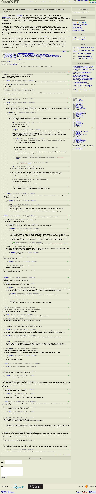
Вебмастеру (92, 492)
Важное (83, 34)
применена (45, 36)
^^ (22, 112)
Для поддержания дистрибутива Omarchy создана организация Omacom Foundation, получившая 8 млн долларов (83, 79)
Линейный (54, 71)
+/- (59, 71)
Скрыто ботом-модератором (22, 363)
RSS (69, 71)
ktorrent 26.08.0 (79, 107)
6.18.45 (79, 145)
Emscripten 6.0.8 (79, 115)
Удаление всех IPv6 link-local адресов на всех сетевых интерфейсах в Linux (84, 54)
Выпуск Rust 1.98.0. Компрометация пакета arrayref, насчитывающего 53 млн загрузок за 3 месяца (82, 86)
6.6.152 (88, 145)
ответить (17, 74)
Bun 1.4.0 (77, 118)
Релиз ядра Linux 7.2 (80, 37)
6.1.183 (91, 145)
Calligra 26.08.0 (79, 100)
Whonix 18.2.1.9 (78, 142)
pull (81, 148)
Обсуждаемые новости (83, 63)
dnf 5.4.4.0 (77, 109)
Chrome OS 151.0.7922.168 (81, 131)
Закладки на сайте (6, 491)
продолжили (20, 15)
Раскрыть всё (63, 71)
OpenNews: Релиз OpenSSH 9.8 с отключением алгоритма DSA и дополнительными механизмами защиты (31, 55)
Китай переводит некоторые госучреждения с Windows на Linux (81, 76)
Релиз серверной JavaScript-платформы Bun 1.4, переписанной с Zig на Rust (83, 67)
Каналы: (74, 22)
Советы (83, 44)
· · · (23, 74)
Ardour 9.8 (77, 116)
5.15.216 (74, 147)
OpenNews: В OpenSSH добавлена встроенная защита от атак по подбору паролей (25, 57)
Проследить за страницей (7, 492)
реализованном (6, 17)
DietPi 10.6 (77, 136)
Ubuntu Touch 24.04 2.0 (80, 140)
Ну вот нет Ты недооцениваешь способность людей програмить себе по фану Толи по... (40, 243)
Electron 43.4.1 (78, 126)
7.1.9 (76, 145)
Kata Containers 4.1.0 (80, 112)
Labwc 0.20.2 (78, 104)
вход (82, 0)
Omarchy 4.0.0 (78, 133)
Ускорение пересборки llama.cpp (85, 56)
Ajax (45, 71)
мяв (16, 129)
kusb (8, 314)
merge (78, 148)
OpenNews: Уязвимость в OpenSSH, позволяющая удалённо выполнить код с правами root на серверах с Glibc (33, 56)
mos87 (8, 270)
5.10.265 (78, 147)
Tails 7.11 (77, 132)
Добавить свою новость (78, 30)
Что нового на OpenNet (78, 25)
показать (18, 158)
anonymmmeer (10, 348)
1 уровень (49, 71)
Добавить (79, 492)
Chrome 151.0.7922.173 (80, 108)
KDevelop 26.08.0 (79, 103)
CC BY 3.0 (9, 61)
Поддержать (85, 492)
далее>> (93, 127)
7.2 (76, 148)
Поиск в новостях (77, 27)
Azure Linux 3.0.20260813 (81, 134)
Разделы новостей (77, 24)
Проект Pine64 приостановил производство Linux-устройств (80, 83)
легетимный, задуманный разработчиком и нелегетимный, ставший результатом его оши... (40, 158)
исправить (62, 51)
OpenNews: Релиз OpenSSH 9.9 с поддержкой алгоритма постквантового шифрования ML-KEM (28, 54)
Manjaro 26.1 (78, 135)
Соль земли (9, 84)
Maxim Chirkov (91, 491)
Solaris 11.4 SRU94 (79, 141)
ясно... (24, 163)
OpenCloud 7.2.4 (79, 106)
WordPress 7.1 (78, 125)
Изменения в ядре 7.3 (77, 149)
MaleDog (11, 287)
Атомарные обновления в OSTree (85, 58)
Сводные (85, 24)
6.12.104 (84, 145)
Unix (78, 12)
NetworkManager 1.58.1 (80, 113)
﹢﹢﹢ (20, 74)
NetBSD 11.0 (78, 139)
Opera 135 (77, 120)
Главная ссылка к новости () (19, 53)
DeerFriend (9, 219)
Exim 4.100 (78, 114)
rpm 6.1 (77, 124)
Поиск (70, 2)
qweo (5, 74)
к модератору (29, 74)
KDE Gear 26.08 (79, 123)
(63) (9, 71)
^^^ (21, 80)
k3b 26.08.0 (78, 102)
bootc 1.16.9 (78, 111)
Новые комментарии (77, 28)
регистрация (85, 0)
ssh (11, 64)
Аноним (8, 80)
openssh (15, 64)
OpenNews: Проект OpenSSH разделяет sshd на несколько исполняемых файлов (25, 59)
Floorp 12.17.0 (78, 99)
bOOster (8, 329)
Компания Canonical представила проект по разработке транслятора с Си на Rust (83, 90)
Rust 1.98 (77, 121)
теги (74, 2)
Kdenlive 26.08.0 (79, 105)
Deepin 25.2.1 (78, 138)
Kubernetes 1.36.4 (79, 117)
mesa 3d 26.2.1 (78, 122)
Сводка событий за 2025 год (79, 39)
